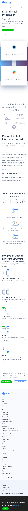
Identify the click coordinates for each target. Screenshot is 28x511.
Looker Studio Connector (8, 450)
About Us (4, 401)
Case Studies (5, 461)
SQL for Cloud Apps (7, 433)
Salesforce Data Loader (8, 428)
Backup (4, 446)
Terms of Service (6, 483)
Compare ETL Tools (7, 466)
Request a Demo (22, 381)
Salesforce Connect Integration (10, 430)
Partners (4, 406)
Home (3, 7)
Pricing (4, 453)
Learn (3, 468)
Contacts (4, 403)
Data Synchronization (7, 417)
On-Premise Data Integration (9, 423)
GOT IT (5, 508)
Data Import (5, 412)
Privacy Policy (5, 487)
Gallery (4, 464)
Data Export (5, 414)
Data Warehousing (7, 421)
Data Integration (9, 7)
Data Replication (6, 419)
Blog (3, 459)
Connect (4, 448)
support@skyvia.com (7, 490)
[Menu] (24, 2)
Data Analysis (5, 426)
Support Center (6, 471)
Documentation (6, 473)
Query (3, 441)
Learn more (4, 169)
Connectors (5, 444)
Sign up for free (6, 381)
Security (4, 485)
